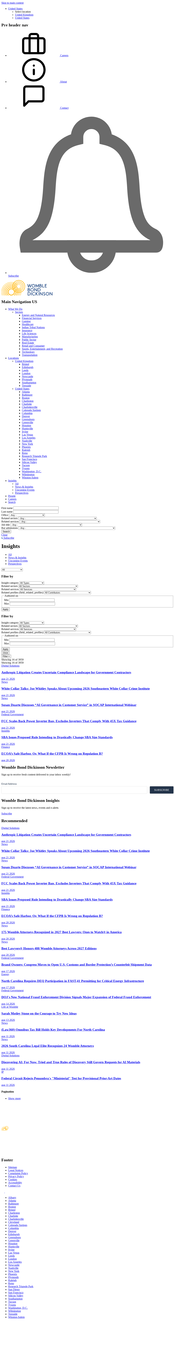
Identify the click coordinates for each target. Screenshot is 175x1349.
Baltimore (27, 394)
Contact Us (14, 1185)
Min (6, 600)
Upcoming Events (25, 489)
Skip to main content (12, 2)
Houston (26, 425)
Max (6, 603)
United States (15, 8)
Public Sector (29, 339)
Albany (12, 1197)
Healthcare (27, 324)
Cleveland (13, 1222)
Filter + (6, 656)
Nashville (27, 440)
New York (27, 443)
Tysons (26, 468)
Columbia (27, 413)
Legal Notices (15, 1170)
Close (4, 534)
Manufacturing (30, 336)
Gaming (26, 321)
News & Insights (24, 486)
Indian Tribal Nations (33, 327)
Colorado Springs (31, 410)
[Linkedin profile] (3, 1191)
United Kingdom (24, 14)
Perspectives (21, 492)
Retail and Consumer (33, 345)
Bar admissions (9, 528)
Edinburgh (27, 367)
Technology (28, 351)
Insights (12, 480)
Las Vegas (27, 434)
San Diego (14, 1289)
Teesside (26, 385)
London (26, 373)
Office (4, 515)
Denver (26, 416)
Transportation (29, 355)
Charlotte (27, 404)
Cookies (12, 1179)
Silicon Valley (29, 462)
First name (7, 508)
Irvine (25, 431)
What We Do (15, 309)
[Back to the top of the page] (27, 1346)
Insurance (27, 330)
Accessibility (15, 1182)
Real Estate (28, 342)
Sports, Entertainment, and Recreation (42, 348)
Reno (25, 453)
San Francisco (29, 459)
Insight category (10, 582)
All (16, 483)
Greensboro (28, 419)
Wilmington (28, 474)
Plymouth (27, 379)
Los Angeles (28, 437)
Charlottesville (29, 407)
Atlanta (26, 391)
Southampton (29, 382)
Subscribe (8, 537)
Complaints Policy (18, 1173)
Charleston (27, 400)
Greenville (27, 422)
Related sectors (9, 518)
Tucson (26, 465)
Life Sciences (29, 333)
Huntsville (27, 428)
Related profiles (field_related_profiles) (22, 592)
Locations (13, 358)
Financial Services (32, 318)
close (5, 653)
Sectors (19, 312)
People (12, 496)
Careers (12, 499)
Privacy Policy (16, 1176)
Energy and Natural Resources (38, 315)
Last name (6, 511)
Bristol (25, 364)
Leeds (25, 370)
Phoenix (26, 446)
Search (12, 502)
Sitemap (12, 1167)
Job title (5, 524)
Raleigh (26, 450)
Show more (14, 1098)
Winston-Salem (30, 477)
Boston (26, 397)
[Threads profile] (6, 1191)
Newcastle (27, 376)
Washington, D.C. (31, 471)
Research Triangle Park (34, 456)
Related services (10, 521)
